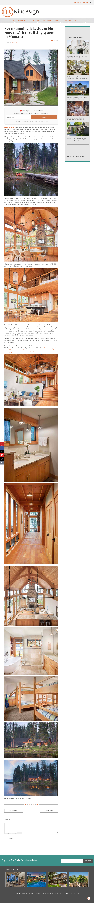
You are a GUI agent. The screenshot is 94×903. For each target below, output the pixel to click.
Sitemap (76, 893)
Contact (38, 893)
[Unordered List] (12, 833)
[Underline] (8, 833)
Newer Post (49, 810)
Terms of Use (69, 893)
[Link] (16, 833)
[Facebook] (81, 3)
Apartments (33, 20)
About (18, 893)
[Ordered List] (10, 833)
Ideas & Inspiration (62, 20)
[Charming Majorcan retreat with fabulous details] (79, 879)
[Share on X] (2, 451)
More (77, 20)
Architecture (18, 20)
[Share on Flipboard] (2, 455)
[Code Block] (14, 833)
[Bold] (5, 833)
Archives (31, 893)
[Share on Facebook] (33, 804)
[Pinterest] (78, 3)
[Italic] (6, 833)
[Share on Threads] (2, 459)
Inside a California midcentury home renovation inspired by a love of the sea (77, 139)
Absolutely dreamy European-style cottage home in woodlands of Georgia (77, 77)
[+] (20, 833)
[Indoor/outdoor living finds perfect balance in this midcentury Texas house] (57, 879)
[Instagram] (84, 3)
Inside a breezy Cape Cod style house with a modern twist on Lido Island (77, 57)
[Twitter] (75, 3)
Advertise (24, 893)
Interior (46, 20)
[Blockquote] (13, 833)
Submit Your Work (48, 893)
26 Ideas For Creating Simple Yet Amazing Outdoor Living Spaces (75, 118)
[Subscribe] (87, 3)
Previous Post (13, 810)
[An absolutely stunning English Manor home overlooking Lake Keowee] (15, 879)
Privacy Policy (59, 893)
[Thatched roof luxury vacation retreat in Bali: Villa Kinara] (36, 879)
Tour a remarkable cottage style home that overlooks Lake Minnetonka (77, 98)
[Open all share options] (2, 463)
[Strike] (9, 833)
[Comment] (37, 804)
